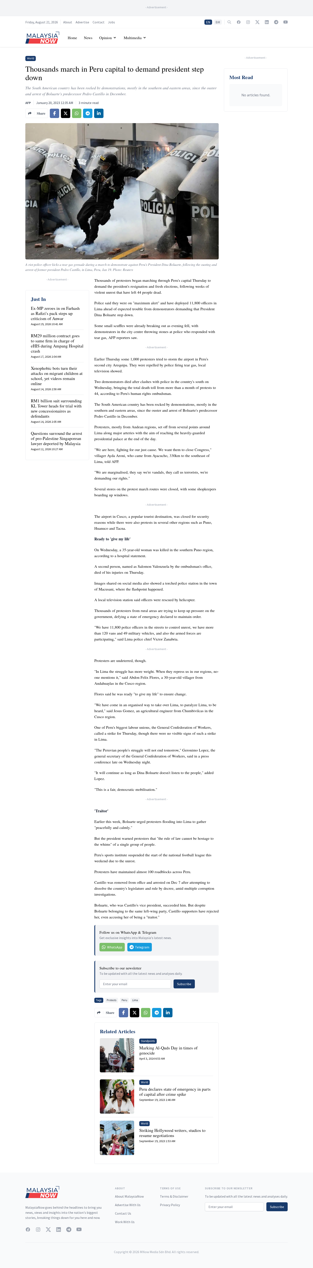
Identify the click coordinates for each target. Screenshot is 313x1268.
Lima (135, 1000)
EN (208, 22)
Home (72, 37)
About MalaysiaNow (129, 1196)
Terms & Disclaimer (174, 1196)
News (88, 37)
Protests (111, 1000)
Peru (124, 1000)
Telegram (142, 947)
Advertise (82, 22)
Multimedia (133, 37)
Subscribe (184, 984)
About (67, 22)
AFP (28, 103)
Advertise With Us (128, 1205)
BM (217, 22)
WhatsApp (114, 947)
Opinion (105, 37)
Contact (99, 22)
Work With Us (125, 1222)
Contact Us (123, 1213)
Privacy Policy (170, 1205)
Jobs (111, 22)
